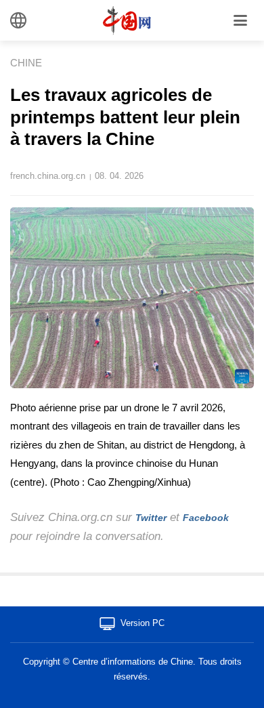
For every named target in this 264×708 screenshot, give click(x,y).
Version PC (142, 623)
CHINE (26, 62)
